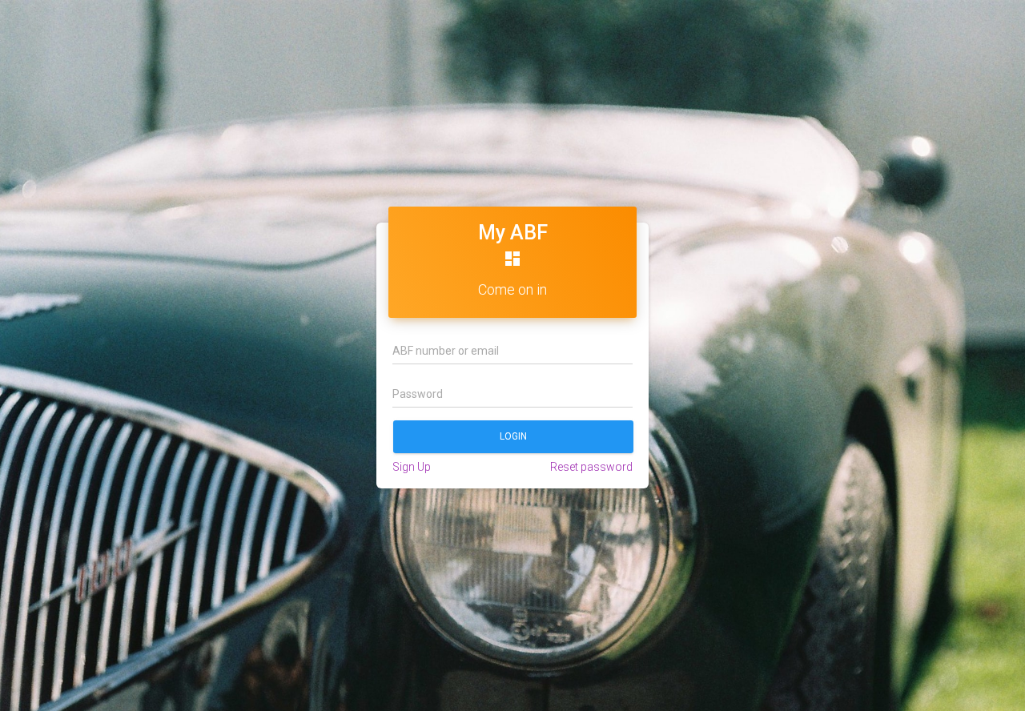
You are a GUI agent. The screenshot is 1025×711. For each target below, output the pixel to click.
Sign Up (411, 466)
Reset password (591, 466)
